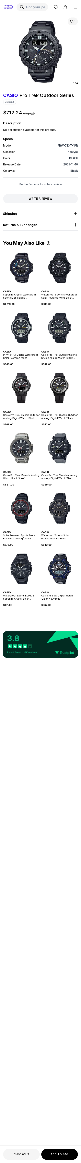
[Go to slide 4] (23, 348)
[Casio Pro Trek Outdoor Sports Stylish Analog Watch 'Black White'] (59, 328)
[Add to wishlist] (73, 21)
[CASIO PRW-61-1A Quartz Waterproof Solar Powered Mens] (21, 328)
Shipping (10, 214)
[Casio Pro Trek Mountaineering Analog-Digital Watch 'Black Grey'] (59, 448)
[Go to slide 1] (55, 348)
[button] (48, 243)
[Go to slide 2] (20, 348)
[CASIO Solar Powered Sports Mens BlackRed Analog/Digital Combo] (21, 508)
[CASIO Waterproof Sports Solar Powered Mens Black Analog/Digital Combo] (59, 508)
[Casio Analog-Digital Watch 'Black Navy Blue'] (59, 568)
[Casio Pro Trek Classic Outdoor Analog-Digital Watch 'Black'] (21, 388)
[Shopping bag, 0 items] (65, 7)
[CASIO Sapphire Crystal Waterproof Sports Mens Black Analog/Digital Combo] (21, 267)
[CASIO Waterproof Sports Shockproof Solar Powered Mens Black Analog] (59, 267)
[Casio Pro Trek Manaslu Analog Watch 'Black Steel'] (21, 448)
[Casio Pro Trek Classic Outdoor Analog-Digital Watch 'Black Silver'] (59, 388)
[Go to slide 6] (63, 348)
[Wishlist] (56, 7)
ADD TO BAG (60, 1154)
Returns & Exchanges (20, 225)
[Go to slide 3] (22, 348)
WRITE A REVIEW (40, 198)
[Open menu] (75, 7)
